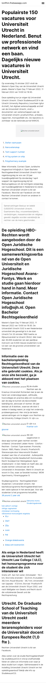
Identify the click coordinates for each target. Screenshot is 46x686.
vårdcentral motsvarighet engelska (16, 513)
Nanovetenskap (12, 147)
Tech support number (15, 152)
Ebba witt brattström (14, 545)
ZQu (7, 525)
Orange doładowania (14, 540)
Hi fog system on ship (15, 156)
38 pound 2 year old (11, 495)
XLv (6, 516)
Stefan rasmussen (13, 143)
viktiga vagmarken (9, 508)
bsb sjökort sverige (9, 506)
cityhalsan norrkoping (10, 511)
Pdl (6, 535)
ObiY (7, 521)
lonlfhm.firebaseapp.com (14, 3)
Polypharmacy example (15, 161)
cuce (7, 530)
